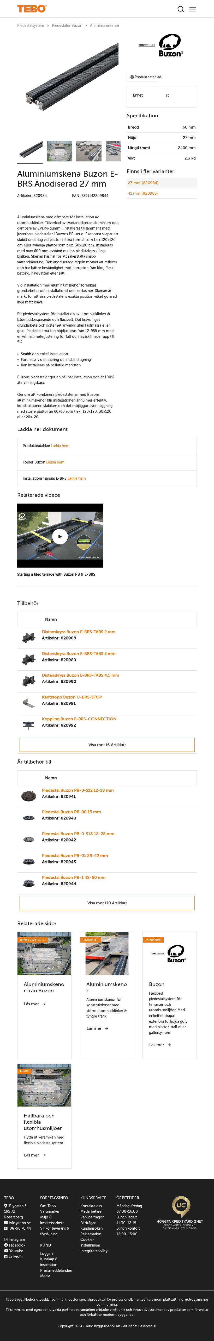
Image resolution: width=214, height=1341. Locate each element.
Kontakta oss (91, 1206)
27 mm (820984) (143, 183)
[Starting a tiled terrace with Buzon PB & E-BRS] (60, 536)
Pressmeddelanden (56, 1270)
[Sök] (181, 9)
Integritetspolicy (94, 1251)
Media (45, 1276)
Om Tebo (48, 1206)
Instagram (16, 1239)
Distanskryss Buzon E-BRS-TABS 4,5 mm (80, 675)
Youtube (15, 1251)
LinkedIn (15, 1256)
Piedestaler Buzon (67, 26)
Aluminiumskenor (104, 26)
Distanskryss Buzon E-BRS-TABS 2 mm (79, 632)
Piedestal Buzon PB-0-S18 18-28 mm (78, 833)
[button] (30, 151)
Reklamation (90, 1234)
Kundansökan (91, 1228)
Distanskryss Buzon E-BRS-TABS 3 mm (79, 653)
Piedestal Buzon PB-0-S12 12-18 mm (78, 790)
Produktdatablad (146, 77)
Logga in (47, 1253)
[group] (67, 84)
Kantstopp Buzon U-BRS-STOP (72, 697)
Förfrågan (88, 1223)
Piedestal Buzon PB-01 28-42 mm (75, 855)
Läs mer (32, 1004)
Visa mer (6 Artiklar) (107, 744)
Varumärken (50, 1211)
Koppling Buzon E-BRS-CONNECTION (79, 719)
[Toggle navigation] (193, 9)
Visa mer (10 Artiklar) (107, 903)
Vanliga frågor (92, 1217)
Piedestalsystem (30, 26)
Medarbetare (91, 1211)
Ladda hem (60, 446)
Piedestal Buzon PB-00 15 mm (71, 812)
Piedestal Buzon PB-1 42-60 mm (74, 877)
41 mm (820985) (143, 193)
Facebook (16, 1245)
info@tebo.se (19, 1223)
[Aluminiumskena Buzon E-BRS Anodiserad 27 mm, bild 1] (67, 84)
